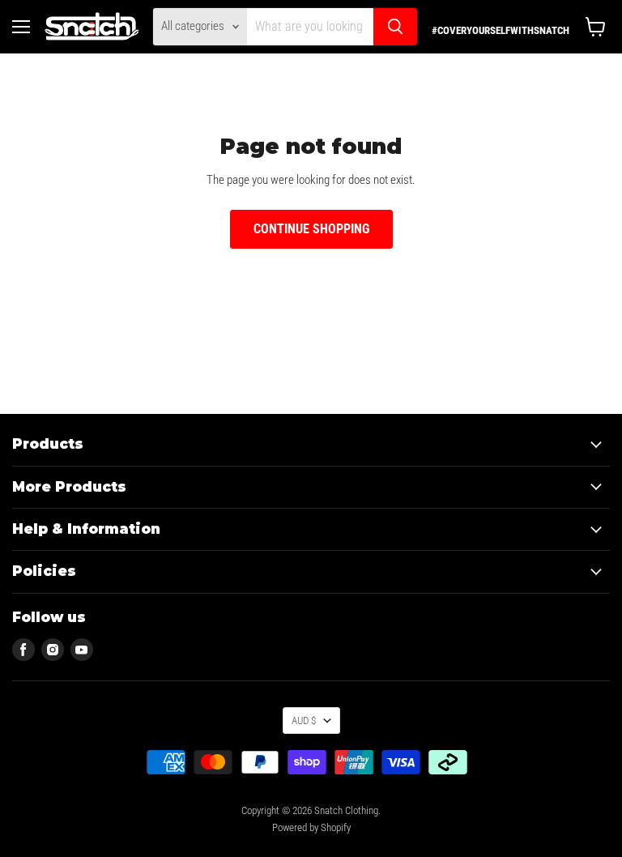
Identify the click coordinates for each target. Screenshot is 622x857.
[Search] (395, 26)
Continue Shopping (311, 229)
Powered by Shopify (311, 827)
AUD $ (304, 720)
